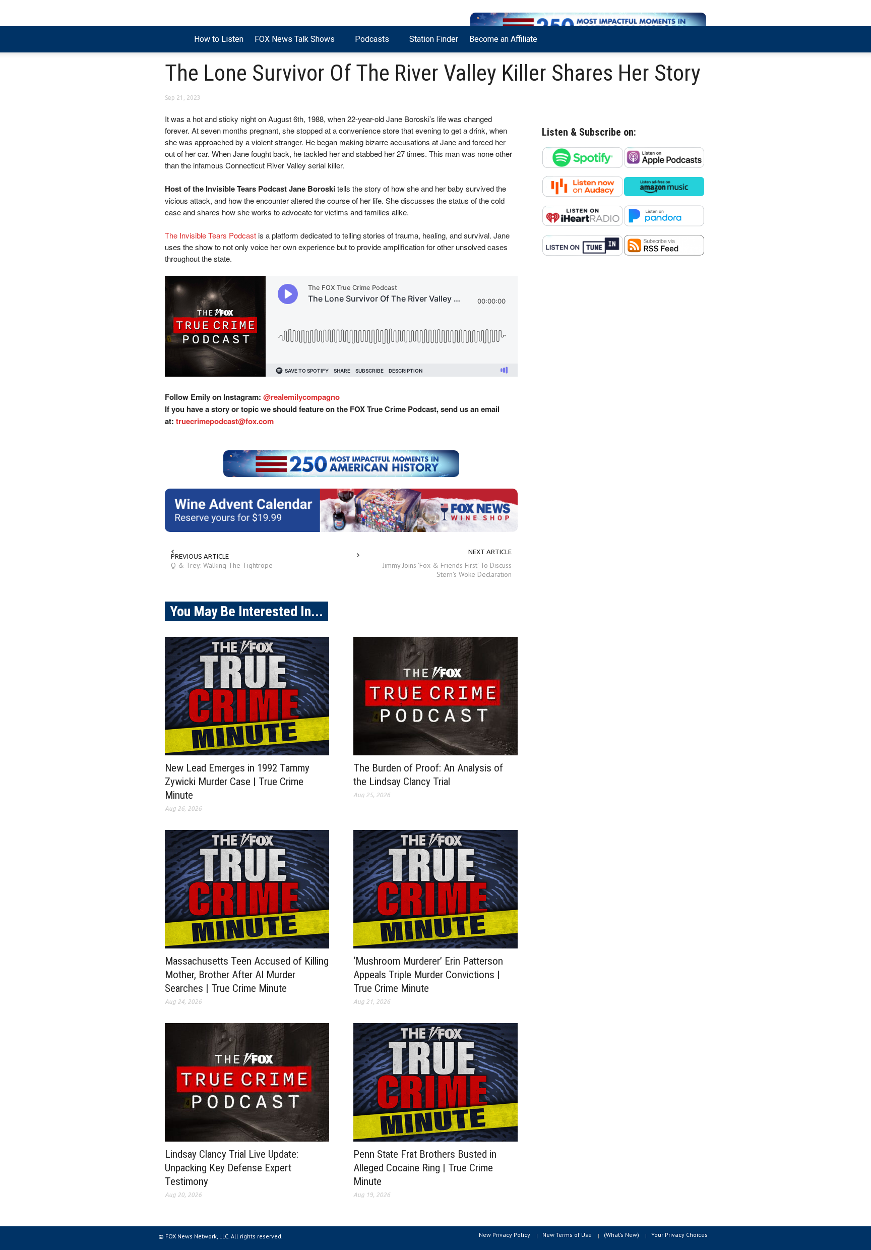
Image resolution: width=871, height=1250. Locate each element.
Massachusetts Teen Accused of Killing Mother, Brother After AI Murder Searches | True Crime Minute (247, 974)
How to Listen (218, 39)
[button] (696, 38)
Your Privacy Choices (679, 1234)
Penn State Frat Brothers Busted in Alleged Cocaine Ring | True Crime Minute (424, 1167)
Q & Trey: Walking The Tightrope (222, 565)
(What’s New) (621, 1234)
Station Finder (433, 39)
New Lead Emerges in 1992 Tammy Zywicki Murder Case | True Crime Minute (237, 781)
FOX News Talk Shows (292, 43)
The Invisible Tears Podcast (210, 235)
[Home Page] (177, 39)
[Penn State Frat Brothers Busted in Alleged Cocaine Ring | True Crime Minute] (435, 1082)
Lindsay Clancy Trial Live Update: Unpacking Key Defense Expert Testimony (231, 1167)
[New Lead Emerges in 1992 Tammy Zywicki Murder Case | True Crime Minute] (247, 696)
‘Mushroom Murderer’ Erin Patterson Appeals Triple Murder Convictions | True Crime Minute (428, 974)
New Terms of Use (567, 1234)
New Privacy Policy (504, 1234)
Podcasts (369, 43)
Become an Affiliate (503, 39)
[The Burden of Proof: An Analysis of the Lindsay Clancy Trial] (435, 696)
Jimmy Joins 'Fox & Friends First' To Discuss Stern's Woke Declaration (447, 570)
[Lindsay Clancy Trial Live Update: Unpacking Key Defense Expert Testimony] (247, 1082)
